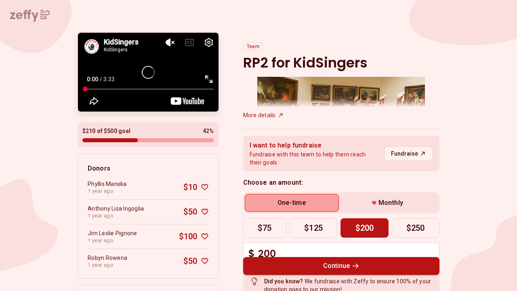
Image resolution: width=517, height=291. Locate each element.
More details (259, 115)
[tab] (292, 203)
